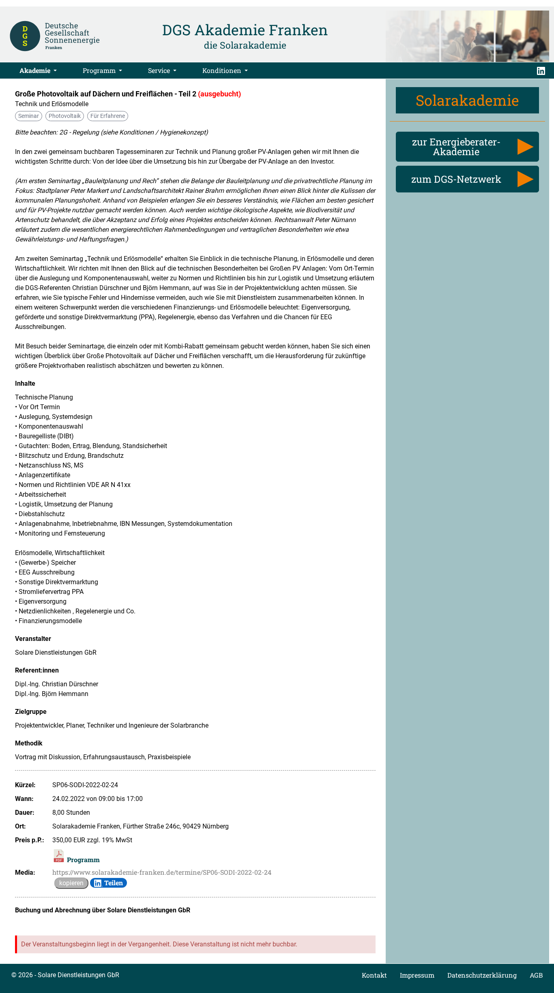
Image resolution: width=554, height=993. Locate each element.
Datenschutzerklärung (482, 975)
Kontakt (374, 975)
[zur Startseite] (55, 35)
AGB (536, 975)
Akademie (35, 70)
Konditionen (222, 70)
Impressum (417, 975)
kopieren (71, 883)
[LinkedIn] (541, 70)
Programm (100, 70)
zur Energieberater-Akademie (456, 146)
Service (160, 70)
